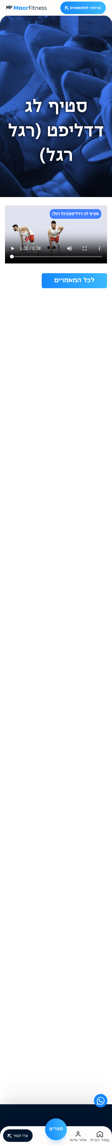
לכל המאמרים (74, 280)
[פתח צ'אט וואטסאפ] (100, 1100)
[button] (56, 1129)
